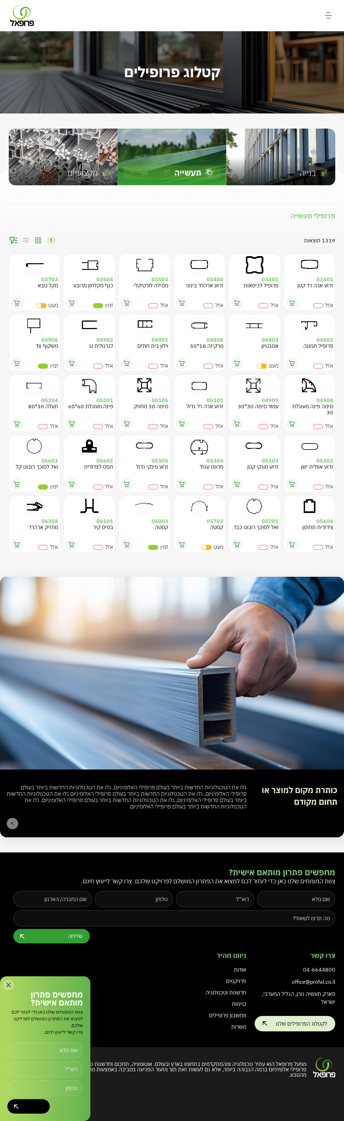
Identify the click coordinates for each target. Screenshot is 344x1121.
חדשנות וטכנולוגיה (226, 992)
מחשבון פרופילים (227, 1015)
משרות (238, 1026)
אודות (240, 969)
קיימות (239, 1003)
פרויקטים (236, 981)
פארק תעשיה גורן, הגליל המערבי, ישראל (298, 997)
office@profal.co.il (313, 981)
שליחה (75, 936)
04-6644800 (319, 969)
